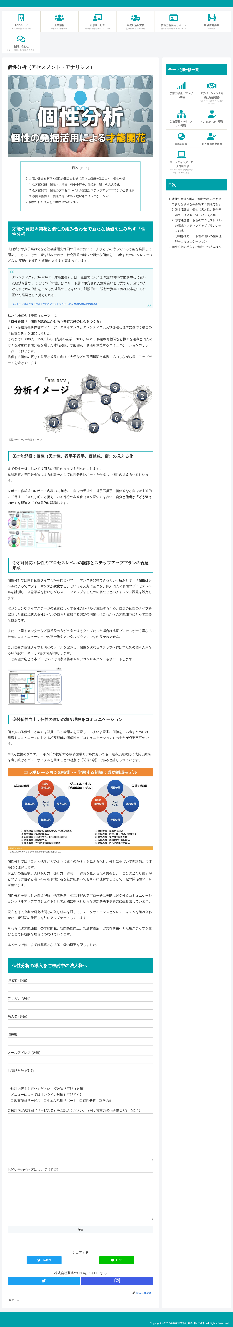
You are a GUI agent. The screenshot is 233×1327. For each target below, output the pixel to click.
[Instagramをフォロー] (117, 1281)
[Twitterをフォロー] (44, 1281)
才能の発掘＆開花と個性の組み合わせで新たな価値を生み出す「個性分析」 (78, 178)
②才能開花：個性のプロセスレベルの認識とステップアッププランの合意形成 (83, 190)
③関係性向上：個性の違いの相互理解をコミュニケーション (71, 196)
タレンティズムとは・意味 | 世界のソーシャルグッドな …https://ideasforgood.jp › (55, 304)
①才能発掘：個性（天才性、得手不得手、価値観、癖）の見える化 (76, 184)
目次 (75, 168)
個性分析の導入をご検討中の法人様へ (53, 202)
